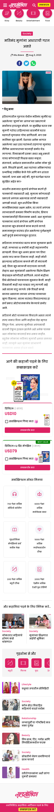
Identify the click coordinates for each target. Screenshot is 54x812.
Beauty (26, 735)
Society (27, 33)
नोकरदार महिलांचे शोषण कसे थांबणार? (12, 639)
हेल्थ (50, 670)
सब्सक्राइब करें (28, 809)
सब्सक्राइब (44, 4)
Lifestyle (26, 684)
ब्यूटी (10, 670)
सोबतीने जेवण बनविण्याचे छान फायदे (36, 758)
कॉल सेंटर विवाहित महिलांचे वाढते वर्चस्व (33, 707)
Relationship (29, 718)
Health (25, 769)
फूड (36, 670)
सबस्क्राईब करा (27, 430)
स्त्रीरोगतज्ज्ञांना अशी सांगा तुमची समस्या (36, 775)
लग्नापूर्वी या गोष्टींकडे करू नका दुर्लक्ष (36, 724)
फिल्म (23, 670)
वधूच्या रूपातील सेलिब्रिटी (35, 688)
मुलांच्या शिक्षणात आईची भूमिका (38, 637)
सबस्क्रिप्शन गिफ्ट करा (21, 421)
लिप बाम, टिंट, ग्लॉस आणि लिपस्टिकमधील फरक (36, 741)
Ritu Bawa (19, 55)
